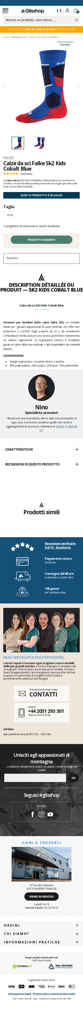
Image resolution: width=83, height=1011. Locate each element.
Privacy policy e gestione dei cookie (54, 993)
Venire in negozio (41, 896)
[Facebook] (32, 815)
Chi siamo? (16, 933)
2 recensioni (26, 173)
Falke (8, 157)
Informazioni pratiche (32, 942)
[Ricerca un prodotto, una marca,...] (76, 20)
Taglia (8, 206)
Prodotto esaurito (41, 240)
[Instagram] (41, 815)
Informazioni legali (19, 993)
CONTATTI (43, 694)
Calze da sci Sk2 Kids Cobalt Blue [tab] (41, 305)
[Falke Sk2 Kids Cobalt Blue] (41, 86)
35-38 (10, 215)
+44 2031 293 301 (46, 711)
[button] (41, 449)
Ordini (12, 925)
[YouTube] (50, 815)
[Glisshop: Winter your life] (32, 11)
